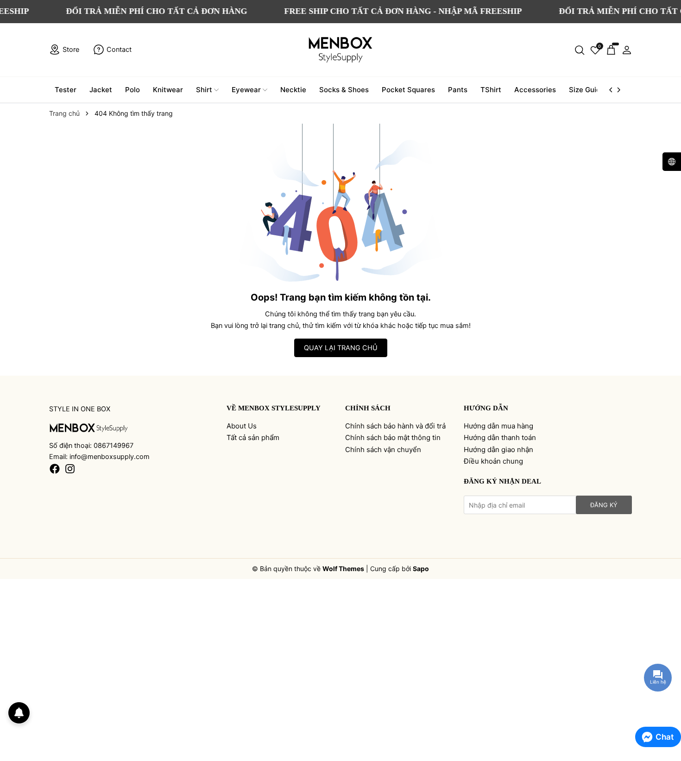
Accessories (535, 89)
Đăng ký (604, 505)
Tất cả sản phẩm (253, 437)
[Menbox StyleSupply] (88, 427)
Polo (132, 89)
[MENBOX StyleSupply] (340, 49)
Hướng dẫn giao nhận (498, 449)
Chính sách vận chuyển (383, 449)
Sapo (421, 568)
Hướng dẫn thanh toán (500, 437)
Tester (65, 89)
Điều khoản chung (493, 461)
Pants (457, 89)
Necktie (293, 89)
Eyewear (246, 89)
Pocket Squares (408, 89)
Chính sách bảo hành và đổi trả (395, 425)
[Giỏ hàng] (611, 49)
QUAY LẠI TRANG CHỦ (341, 348)
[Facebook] (54, 468)
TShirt (490, 89)
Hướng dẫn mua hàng (498, 425)
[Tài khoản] (626, 49)
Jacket (100, 89)
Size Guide (587, 89)
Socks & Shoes (344, 89)
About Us (242, 425)
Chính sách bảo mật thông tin (393, 437)
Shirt (204, 89)
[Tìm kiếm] (579, 49)
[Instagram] (70, 468)
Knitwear (168, 89)
